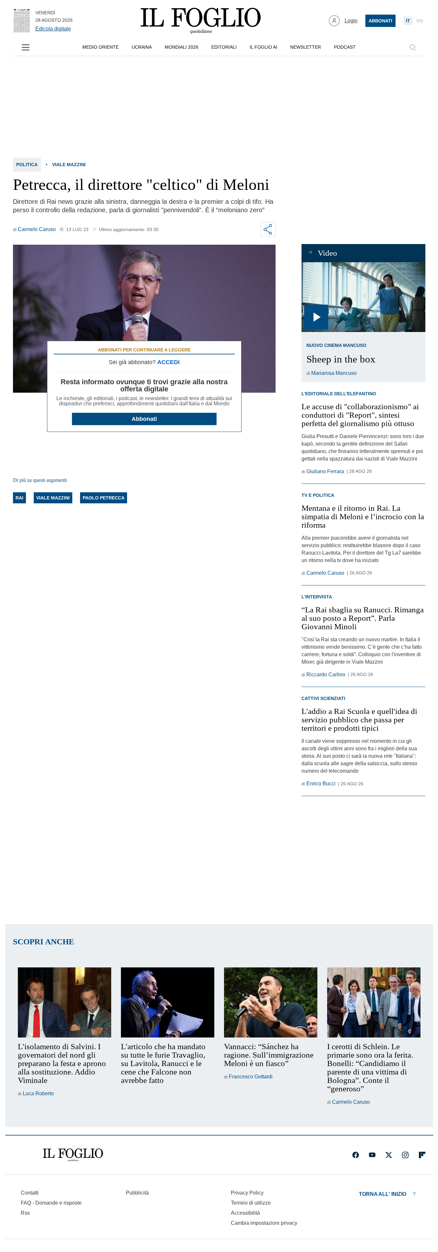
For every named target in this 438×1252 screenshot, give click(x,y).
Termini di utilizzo (251, 1203)
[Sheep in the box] (363, 297)
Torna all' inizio (382, 1194)
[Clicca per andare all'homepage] (73, 1154)
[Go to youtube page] (372, 1155)
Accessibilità (245, 1213)
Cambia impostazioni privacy (264, 1223)
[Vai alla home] (201, 21)
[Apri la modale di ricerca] (413, 47)
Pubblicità (137, 1193)
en (420, 20)
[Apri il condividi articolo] (268, 229)
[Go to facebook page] (355, 1155)
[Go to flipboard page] (422, 1155)
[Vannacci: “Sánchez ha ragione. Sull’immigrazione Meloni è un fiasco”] (270, 1002)
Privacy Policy (247, 1193)
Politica (27, 164)
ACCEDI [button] (168, 362)
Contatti (30, 1193)
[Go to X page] (388, 1155)
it (408, 20)
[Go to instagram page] (405, 1155)
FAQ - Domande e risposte (51, 1203)
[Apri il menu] (25, 47)
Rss (25, 1213)
